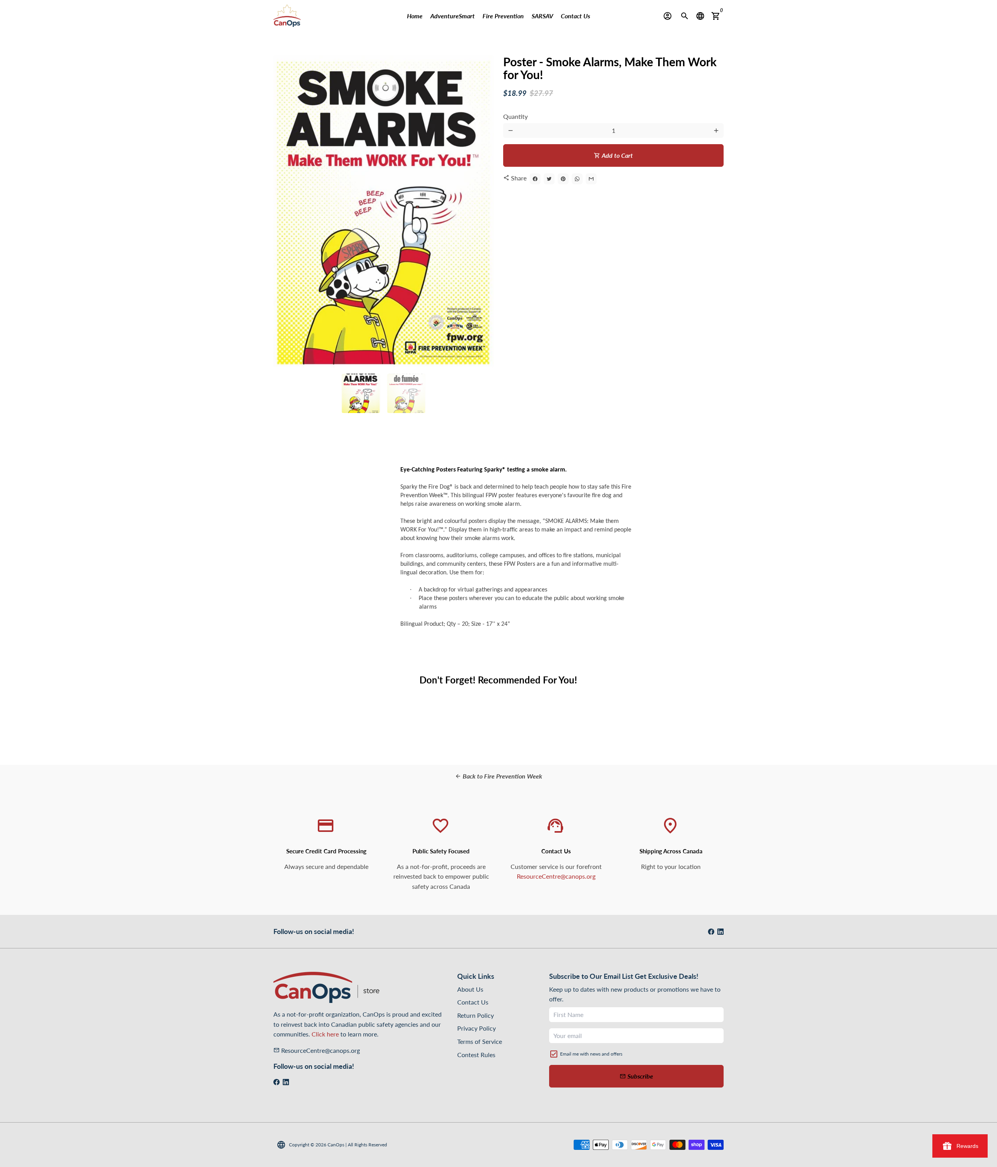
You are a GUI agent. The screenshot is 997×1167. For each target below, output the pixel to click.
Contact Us (575, 15)
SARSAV (542, 15)
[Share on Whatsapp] (577, 178)
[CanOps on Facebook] (711, 931)
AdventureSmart (452, 15)
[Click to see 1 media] (360, 393)
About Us (470, 989)
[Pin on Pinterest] (563, 178)
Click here (325, 1034)
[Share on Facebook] (535, 178)
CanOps (336, 1145)
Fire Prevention (503, 15)
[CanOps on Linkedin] (720, 931)
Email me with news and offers (591, 1054)
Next (483, 211)
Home (415, 15)
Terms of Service (479, 1041)
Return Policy (475, 1015)
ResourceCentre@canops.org (556, 876)
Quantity (515, 116)
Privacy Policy (476, 1028)
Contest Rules (476, 1054)
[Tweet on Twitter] (549, 178)
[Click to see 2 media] (406, 393)
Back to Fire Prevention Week (498, 776)
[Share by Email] (591, 178)
